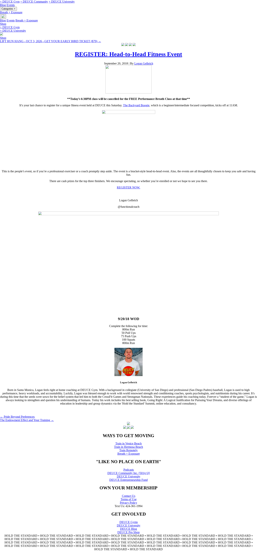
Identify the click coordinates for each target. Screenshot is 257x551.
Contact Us (128, 495)
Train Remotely (128, 450)
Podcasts (128, 469)
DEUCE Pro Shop (128, 532)
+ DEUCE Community (34, 1)
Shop (3, 23)
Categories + (8, 8)
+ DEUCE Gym (10, 1)
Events (11, 5)
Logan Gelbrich (143, 63)
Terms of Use (129, 499)
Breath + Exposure (11, 12)
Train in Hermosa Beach (128, 446)
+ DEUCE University (62, 1)
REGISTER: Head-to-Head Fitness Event (128, 54)
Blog (3, 5)
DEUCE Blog (128, 528)
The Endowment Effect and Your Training (27, 420)
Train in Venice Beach (128, 443)
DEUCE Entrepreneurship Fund (128, 479)
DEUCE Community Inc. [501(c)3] (128, 473)
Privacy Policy (128, 502)
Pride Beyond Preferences (17, 416)
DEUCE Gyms (128, 522)
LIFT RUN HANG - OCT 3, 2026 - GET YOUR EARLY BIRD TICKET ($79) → (50, 41)
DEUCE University (128, 476)
